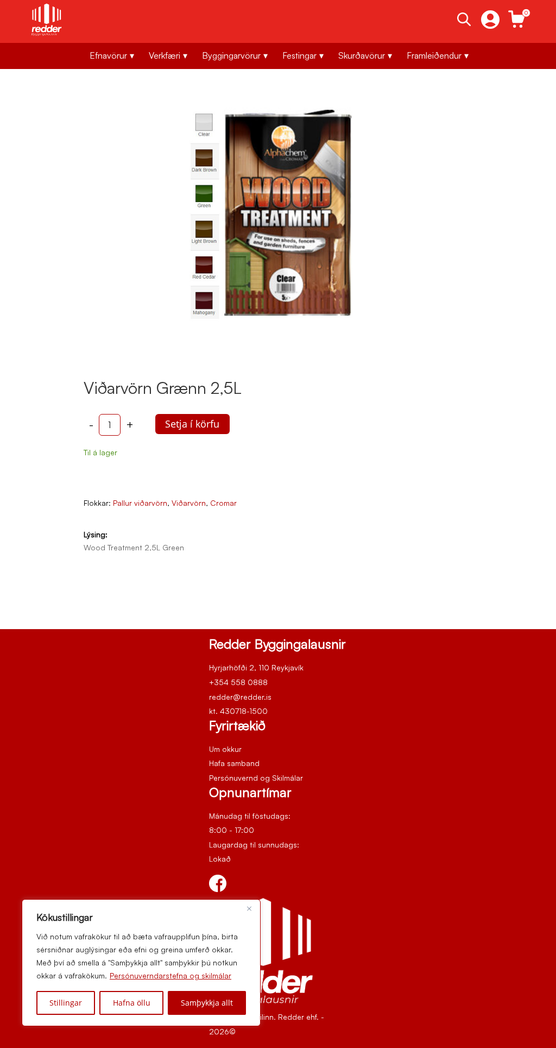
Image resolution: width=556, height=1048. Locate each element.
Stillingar (65, 1002)
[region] (141, 962)
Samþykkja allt (207, 1002)
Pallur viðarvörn (140, 502)
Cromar (223, 502)
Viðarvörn (189, 502)
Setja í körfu (192, 423)
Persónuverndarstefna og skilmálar (170, 975)
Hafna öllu (131, 1002)
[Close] (249, 908)
